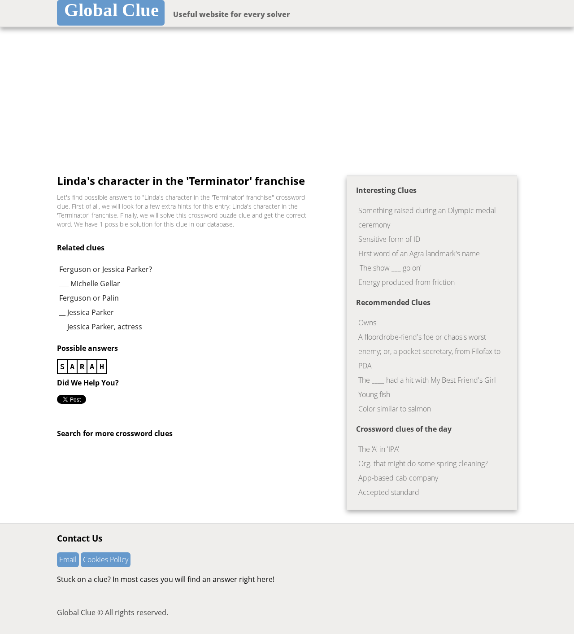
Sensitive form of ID (389, 239)
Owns (367, 323)
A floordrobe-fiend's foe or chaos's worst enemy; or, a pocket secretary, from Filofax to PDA (429, 351)
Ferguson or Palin (89, 298)
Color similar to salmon (394, 409)
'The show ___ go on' (390, 268)
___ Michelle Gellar (89, 284)
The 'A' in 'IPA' (378, 449)
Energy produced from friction (406, 282)
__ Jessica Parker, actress (100, 327)
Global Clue (111, 10)
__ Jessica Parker (86, 312)
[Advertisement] (287, 94)
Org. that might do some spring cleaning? (423, 463)
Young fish (374, 394)
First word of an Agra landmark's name (419, 253)
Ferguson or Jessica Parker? (105, 269)
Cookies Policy (105, 559)
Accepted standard (388, 492)
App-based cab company (398, 478)
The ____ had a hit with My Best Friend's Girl (427, 380)
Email (68, 559)
